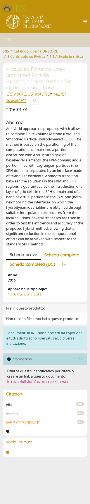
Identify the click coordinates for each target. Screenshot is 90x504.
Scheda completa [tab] (61, 254)
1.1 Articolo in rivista (66, 56)
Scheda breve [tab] (23, 254)
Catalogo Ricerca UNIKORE (36, 51)
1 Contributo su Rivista (26, 56)
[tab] (65, 264)
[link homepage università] (29, 21)
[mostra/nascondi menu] (85, 21)
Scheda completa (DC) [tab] (32, 264)
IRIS (6, 51)
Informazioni (21, 359)
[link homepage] (16, 8)
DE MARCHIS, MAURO (28, 94)
